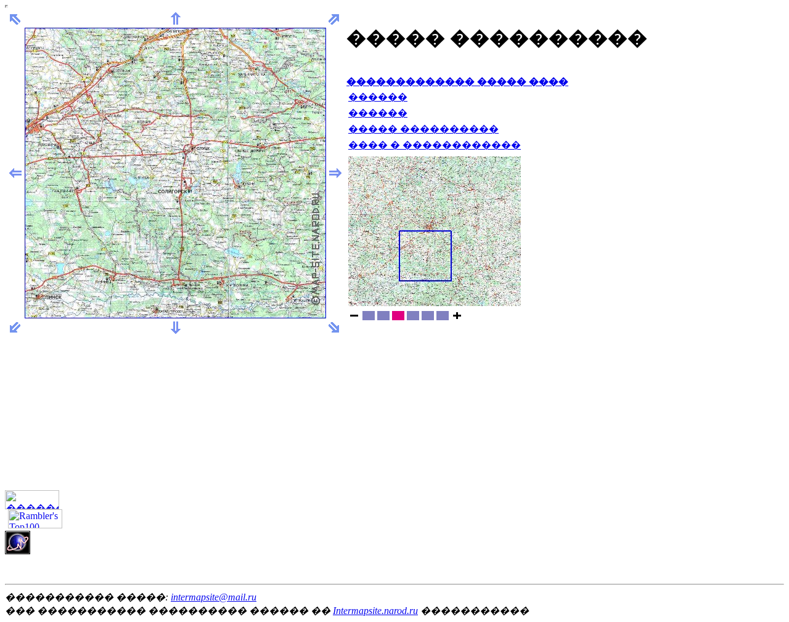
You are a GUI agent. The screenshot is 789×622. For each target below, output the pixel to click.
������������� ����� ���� (457, 81)
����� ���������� (423, 129)
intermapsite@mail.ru (213, 597)
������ (377, 97)
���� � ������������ (434, 145)
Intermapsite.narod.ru (375, 610)
